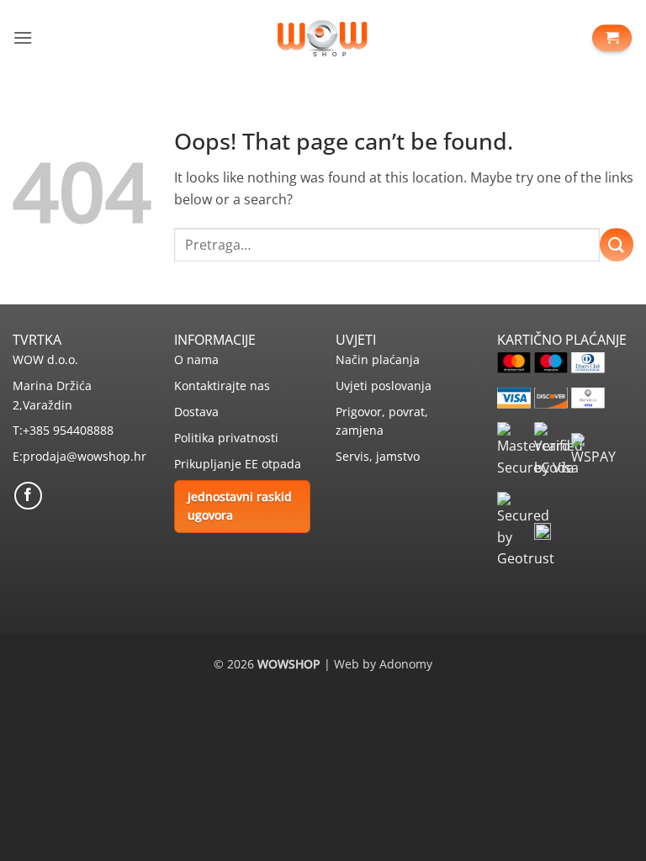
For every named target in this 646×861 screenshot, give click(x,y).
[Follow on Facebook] (28, 496)
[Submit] (616, 244)
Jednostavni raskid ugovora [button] (240, 506)
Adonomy (405, 664)
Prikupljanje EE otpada (237, 464)
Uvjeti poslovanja (384, 386)
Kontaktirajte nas (222, 386)
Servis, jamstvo (378, 456)
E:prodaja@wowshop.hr (79, 456)
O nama (196, 359)
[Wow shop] (323, 37)
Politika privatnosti (226, 438)
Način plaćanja (378, 359)
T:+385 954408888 (63, 430)
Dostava (196, 412)
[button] (23, 37)
